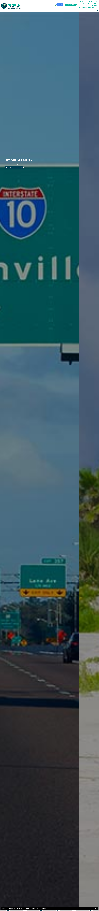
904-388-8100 (93, 5)
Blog (58, 10)
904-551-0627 (93, 2)
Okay (96, 908)
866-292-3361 (93, 7)
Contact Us (91, 10)
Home (47, 10)
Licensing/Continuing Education (67, 10)
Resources (79, 10)
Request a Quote (70, 4)
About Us (85, 10)
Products (53, 10)
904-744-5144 (93, 3)
